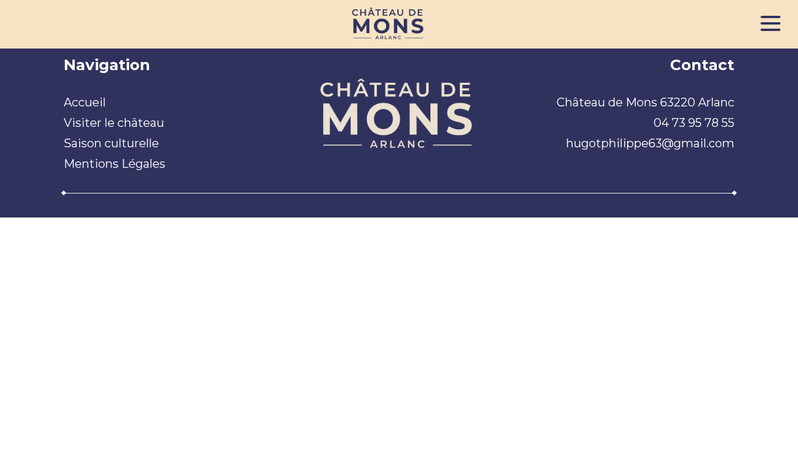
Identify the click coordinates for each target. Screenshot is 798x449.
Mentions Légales (114, 164)
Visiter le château (114, 123)
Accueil (85, 102)
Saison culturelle (111, 143)
